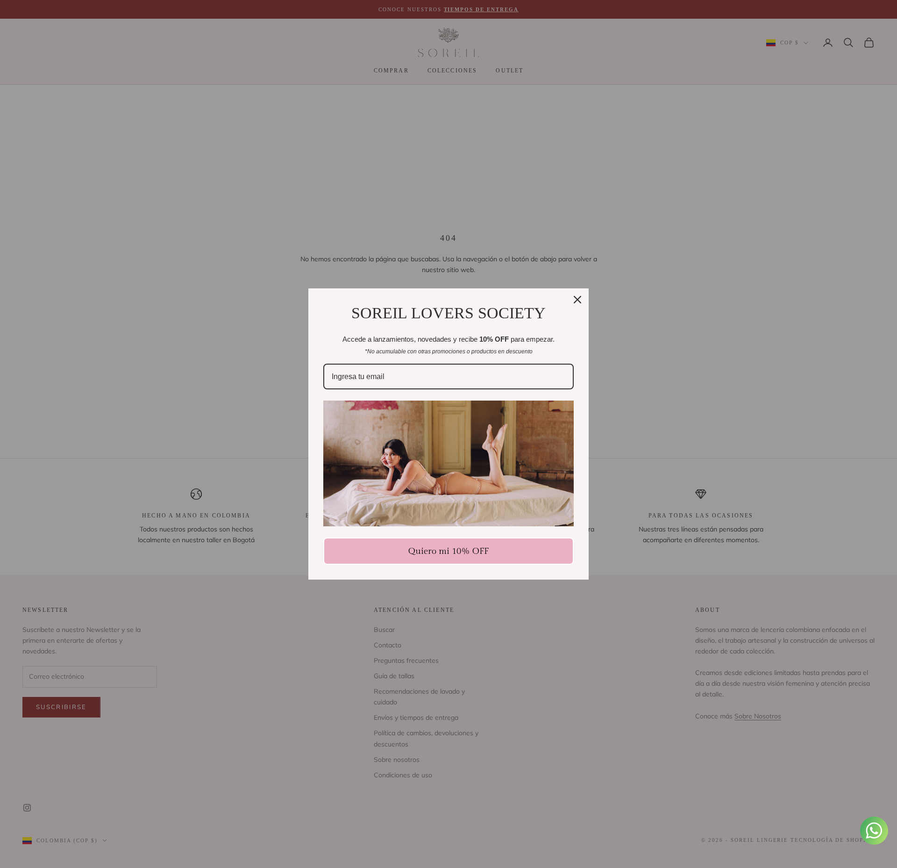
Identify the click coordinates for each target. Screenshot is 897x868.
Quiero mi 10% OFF (448, 551)
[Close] (577, 299)
